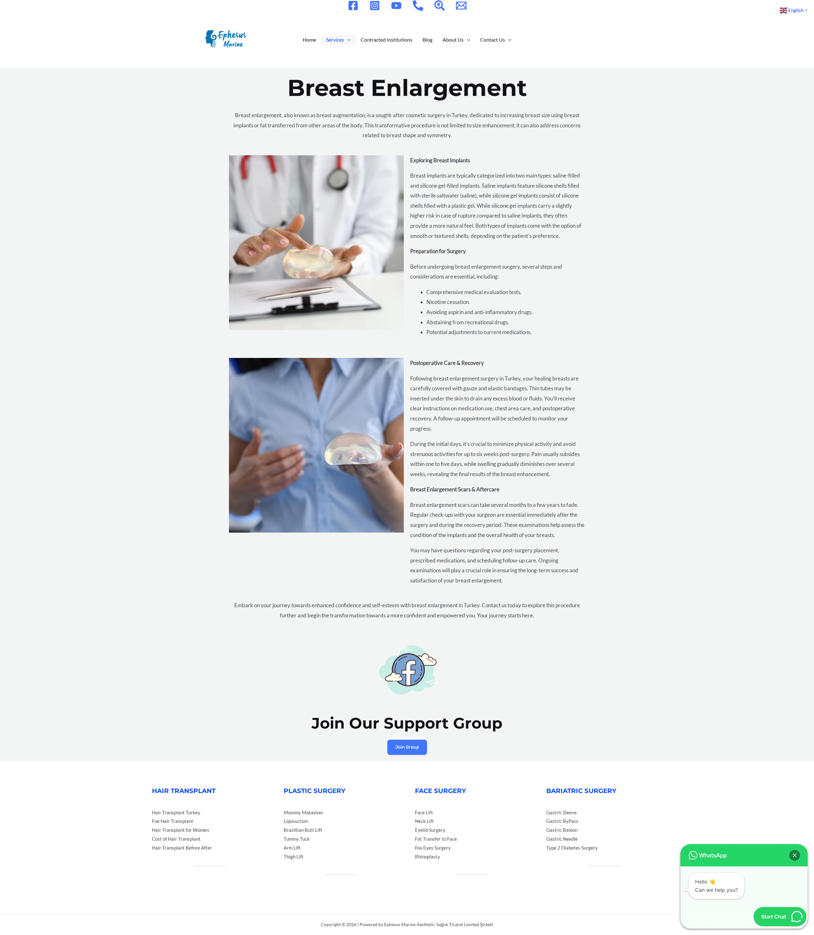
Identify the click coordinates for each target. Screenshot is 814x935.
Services (335, 40)
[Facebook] (353, 5)
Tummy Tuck (297, 839)
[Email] (461, 5)
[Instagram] (374, 5)
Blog (427, 40)
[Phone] (418, 5)
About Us (453, 40)
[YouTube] (396, 5)
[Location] (439, 5)
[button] (794, 855)
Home (309, 40)
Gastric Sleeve (561, 812)
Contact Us (492, 40)
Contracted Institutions (386, 40)
